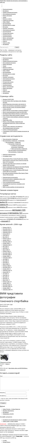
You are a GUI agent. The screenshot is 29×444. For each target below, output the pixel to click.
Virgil (11, 304)
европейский (18, 202)
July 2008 (5, 259)
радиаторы (16, 217)
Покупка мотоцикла (7, 9)
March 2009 (5, 249)
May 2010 (5, 237)
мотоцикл (18, 210)
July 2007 (5, 273)
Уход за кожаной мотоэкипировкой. (11, 182)
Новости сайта (6, 42)
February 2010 (6, 238)
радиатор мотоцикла (9, 217)
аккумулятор (19, 198)
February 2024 (6, 227)
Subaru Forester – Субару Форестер (11, 409)
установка (20, 219)
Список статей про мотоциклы (10, 129)
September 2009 (6, 245)
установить (11, 219)
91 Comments (12, 171)
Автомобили (6, 44)
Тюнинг (4, 17)
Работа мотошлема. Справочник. (19, 148)
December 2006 (6, 284)
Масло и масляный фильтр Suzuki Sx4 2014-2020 (15, 112)
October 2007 (6, 269)
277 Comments (9, 162)
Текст (1, 376)
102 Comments (19, 168)
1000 (2, 196)
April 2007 (5, 278)
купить (4, 207)
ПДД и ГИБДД (6, 22)
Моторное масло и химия (9, 25)
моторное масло (8, 210)
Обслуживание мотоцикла (9, 14)
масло (15, 207)
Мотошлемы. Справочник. (14, 144)
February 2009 (6, 251)
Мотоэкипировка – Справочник (13, 142)
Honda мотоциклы (7, 34)
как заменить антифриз (21, 204)
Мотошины (5, 26)
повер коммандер (12, 215)
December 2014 (6, 229)
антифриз (11, 200)
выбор (3, 202)
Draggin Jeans (7, 196)
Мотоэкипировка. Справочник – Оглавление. (13, 140)
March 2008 (5, 264)
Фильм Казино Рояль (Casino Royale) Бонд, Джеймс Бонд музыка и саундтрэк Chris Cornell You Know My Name (15, 160)
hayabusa (20, 196)
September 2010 (6, 232)
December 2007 (6, 267)
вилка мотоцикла (21, 200)
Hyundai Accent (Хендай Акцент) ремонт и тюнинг (15, 419)
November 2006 (6, 286)
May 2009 (5, 246)
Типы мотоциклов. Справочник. (10, 139)
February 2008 (6, 265)
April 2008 (5, 262)
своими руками (3, 219)
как (15, 204)
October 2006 (6, 288)
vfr (9, 198)
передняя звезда (4, 215)
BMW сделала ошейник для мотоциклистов (13, 187)
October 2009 (6, 243)
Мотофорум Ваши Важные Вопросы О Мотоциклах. (15, 113)
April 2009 (5, 248)
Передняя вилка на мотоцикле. (10, 177)
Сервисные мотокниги (8, 20)
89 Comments (10, 174)
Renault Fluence (6, 442)
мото (19, 207)
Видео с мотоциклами (8, 38)
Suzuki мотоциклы (7, 36)
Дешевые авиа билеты (8, 410)
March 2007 (5, 280)
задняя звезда (25, 202)
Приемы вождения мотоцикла (10, 12)
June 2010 (5, 235)
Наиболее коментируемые (9, 154)
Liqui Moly (26, 196)
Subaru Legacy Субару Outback (10, 421)
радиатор (19, 215)
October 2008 (6, 256)
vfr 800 (13, 198)
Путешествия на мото (8, 33)
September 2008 (6, 257)
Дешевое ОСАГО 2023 (8, 99)
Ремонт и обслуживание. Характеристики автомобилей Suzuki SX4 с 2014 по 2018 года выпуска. (14, 123)
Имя (2, 392)
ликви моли (10, 207)
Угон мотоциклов (7, 31)
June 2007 (5, 275)
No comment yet (4, 306)
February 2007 (6, 281)
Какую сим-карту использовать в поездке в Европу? (15, 110)
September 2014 (6, 230)
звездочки (10, 204)
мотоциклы (15, 213)
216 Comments (10, 165)
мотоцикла (4, 213)
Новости (5, 41)
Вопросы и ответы (7, 18)
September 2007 (6, 270)
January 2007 (6, 283)
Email (3, 395)
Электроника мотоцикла (9, 30)
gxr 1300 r (14, 196)
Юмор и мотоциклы (7, 39)
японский (5, 221)
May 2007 (5, 276)
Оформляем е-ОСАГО (8, 414)
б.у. (15, 200)
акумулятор (25, 198)
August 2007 (6, 272)
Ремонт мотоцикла (7, 15)
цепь (25, 219)
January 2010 (6, 240)
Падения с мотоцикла (8, 28)
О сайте (5, 440)
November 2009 (6, 241)
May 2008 (5, 260)
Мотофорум (6, 10)
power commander (4, 198)
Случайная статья (7, 156)
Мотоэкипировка (7, 23)
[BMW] (4, 357)
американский (4, 200)
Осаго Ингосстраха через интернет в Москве (14, 115)
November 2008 (6, 254)
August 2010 (6, 233)
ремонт (22, 217)
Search (17, 47)
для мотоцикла (11, 202)
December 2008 (6, 253)
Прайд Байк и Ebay (7, 120)
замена (4, 205)
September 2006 (6, 289)
